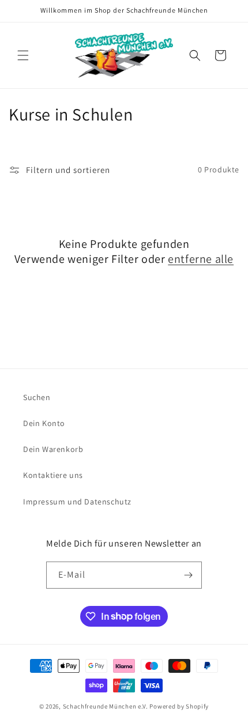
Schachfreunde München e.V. (105, 706)
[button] (23, 55)
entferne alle (201, 258)
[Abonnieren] (188, 575)
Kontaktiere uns (53, 475)
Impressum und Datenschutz (77, 501)
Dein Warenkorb (53, 449)
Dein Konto (44, 423)
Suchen (37, 397)
